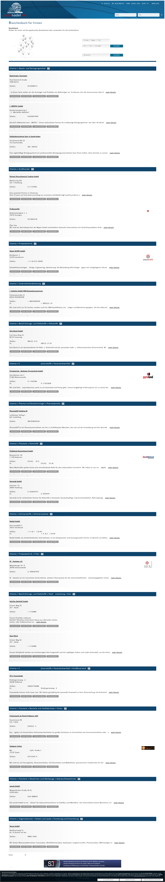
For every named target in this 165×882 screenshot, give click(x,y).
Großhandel (24, 169)
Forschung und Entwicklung (66, 819)
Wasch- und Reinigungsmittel (32, 68)
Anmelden (155, 3)
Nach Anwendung (57, 594)
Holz (69, 594)
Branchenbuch (118, 3)
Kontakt (145, 3)
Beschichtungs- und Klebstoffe (32, 324)
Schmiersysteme (41, 514)
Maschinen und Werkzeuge (42, 779)
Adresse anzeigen (39, 96)
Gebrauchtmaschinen (66, 779)
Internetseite (15, 96)
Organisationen (26, 819)
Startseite (105, 3)
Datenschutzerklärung (124, 873)
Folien (60, 709)
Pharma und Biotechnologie (31, 404)
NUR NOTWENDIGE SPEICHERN (152, 879)
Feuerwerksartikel (62, 364)
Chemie (13, 68)
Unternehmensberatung (30, 284)
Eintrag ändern (52, 96)
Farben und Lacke (43, 819)
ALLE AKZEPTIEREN (108, 879)
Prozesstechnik (25, 244)
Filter (36, 554)
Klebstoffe (53, 324)
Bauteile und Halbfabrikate (42, 709)
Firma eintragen (133, 3)
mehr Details (111, 92)
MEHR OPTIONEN (130, 879)
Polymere (23, 444)
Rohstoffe (34, 444)
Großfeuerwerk (79, 668)
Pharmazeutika (53, 404)
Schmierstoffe (25, 514)
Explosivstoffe (35, 364)
